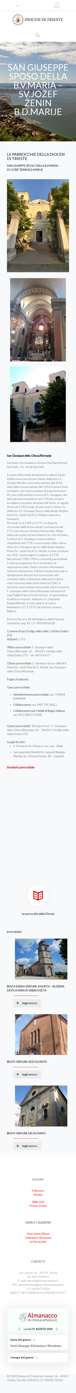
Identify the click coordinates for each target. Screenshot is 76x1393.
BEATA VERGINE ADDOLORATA (27, 1061)
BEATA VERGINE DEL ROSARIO (26, 1133)
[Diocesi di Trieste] (38, 20)
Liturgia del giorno (38, 1357)
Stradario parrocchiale (20, 767)
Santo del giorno (38, 1342)
